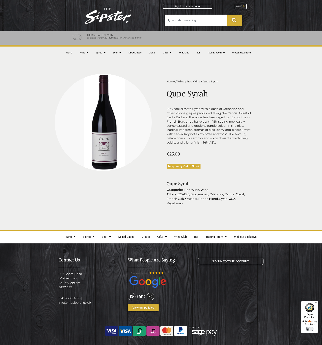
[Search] (234, 20)
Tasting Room (214, 52)
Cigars (152, 52)
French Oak (175, 199)
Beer (115, 52)
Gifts (165, 52)
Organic (191, 199)
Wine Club (184, 52)
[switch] (309, 329)
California (216, 194)
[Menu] (316, 303)
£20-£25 (183, 194)
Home (69, 52)
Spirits (99, 52)
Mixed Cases (135, 52)
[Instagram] (150, 296)
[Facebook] (131, 296)
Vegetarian (175, 203)
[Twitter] (141, 296)
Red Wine (193, 81)
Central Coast (234, 194)
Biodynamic (199, 194)
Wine (82, 52)
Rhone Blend (208, 199)
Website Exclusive (241, 52)
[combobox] (196, 20)
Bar (198, 52)
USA (232, 199)
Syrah (223, 199)
